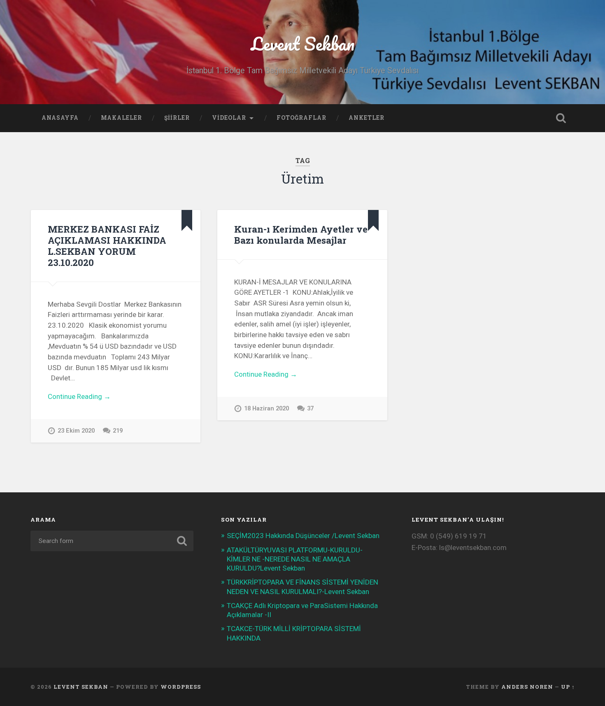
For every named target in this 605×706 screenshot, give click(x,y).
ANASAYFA (60, 117)
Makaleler (121, 117)
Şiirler (177, 117)
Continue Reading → (79, 396)
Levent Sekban (302, 43)
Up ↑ (568, 686)
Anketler (366, 117)
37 (310, 408)
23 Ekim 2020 (76, 430)
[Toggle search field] (561, 118)
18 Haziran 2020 (266, 408)
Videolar (229, 117)
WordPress (181, 686)
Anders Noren (527, 686)
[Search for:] (112, 541)
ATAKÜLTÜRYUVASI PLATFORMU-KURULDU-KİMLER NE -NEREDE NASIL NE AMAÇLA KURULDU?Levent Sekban (295, 559)
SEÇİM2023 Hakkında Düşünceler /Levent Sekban (303, 535)
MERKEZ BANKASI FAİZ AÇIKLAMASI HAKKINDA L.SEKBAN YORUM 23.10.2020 (107, 245)
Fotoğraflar (301, 117)
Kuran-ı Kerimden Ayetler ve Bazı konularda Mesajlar (301, 234)
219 (118, 430)
